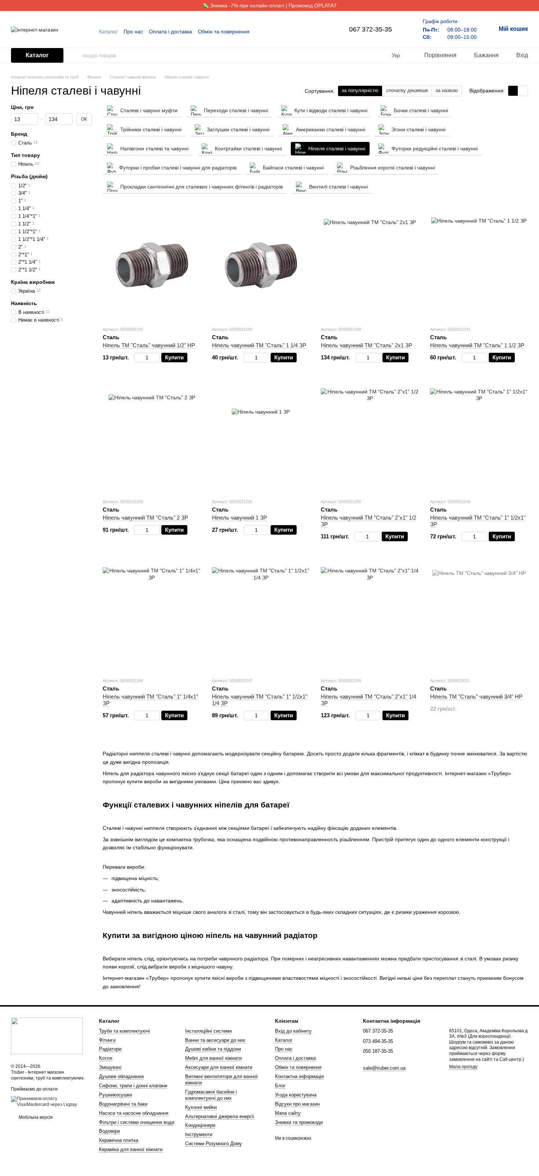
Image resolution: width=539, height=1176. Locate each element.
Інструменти (198, 1134)
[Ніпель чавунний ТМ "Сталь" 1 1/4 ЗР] (261, 265)
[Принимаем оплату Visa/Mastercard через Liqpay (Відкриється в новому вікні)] (49, 1101)
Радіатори (110, 1049)
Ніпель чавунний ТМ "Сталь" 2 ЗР (145, 517)
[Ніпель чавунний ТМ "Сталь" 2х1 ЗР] (370, 265)
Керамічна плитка (118, 1140)
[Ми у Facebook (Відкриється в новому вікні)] (312, 31)
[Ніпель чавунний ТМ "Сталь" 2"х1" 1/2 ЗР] (370, 437)
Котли (105, 1058)
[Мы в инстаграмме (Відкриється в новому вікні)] (321, 31)
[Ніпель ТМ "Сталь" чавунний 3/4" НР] (479, 616)
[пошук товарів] (76, 55)
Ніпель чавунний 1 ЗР (239, 517)
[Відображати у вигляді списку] (523, 91)
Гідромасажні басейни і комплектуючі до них (211, 1095)
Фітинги (107, 1040)
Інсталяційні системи (208, 1031)
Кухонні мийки (201, 1107)
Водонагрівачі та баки (123, 1104)
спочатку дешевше (407, 90)
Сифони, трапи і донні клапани (133, 1085)
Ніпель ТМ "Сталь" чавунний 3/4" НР (476, 696)
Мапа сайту (288, 1113)
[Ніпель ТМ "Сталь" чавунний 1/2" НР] (152, 265)
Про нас (133, 31)
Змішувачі (110, 1067)
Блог (280, 1085)
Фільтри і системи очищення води (136, 1122)
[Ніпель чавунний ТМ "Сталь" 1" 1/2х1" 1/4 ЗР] (261, 616)
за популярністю (360, 90)
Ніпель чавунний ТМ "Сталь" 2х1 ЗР (366, 345)
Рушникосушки (115, 1095)
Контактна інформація (299, 1076)
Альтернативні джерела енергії (219, 1116)
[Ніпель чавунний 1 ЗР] (261, 437)
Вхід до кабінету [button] (293, 1031)
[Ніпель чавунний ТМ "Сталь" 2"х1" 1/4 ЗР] (370, 616)
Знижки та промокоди (299, 1122)
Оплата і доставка (170, 31)
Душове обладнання (121, 1076)
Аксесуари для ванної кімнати (218, 1067)
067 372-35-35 (370, 29)
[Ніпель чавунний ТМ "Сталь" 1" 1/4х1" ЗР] (152, 616)
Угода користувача (295, 1095)
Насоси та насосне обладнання (133, 1113)
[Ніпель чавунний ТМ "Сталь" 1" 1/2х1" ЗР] (479, 437)
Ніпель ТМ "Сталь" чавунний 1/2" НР (149, 345)
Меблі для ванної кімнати (213, 1058)
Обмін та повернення (224, 31)
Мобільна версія (35, 1117)
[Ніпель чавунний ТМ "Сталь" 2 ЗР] (152, 437)
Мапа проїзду (463, 1066)
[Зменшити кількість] (138, 357)
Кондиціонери (200, 1125)
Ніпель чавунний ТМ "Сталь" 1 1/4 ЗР (259, 345)
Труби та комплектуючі (124, 1031)
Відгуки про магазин (297, 1104)
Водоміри (109, 1131)
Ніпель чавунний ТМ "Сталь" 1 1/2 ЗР (477, 345)
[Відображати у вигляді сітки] (513, 91)
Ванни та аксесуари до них (215, 1040)
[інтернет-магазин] (47, 1035)
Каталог (108, 31)
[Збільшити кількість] (156, 357)
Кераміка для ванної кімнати (130, 1149)
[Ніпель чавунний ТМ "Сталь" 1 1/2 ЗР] (479, 265)
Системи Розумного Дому (213, 1143)
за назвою (447, 90)
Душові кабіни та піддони (213, 1049)
